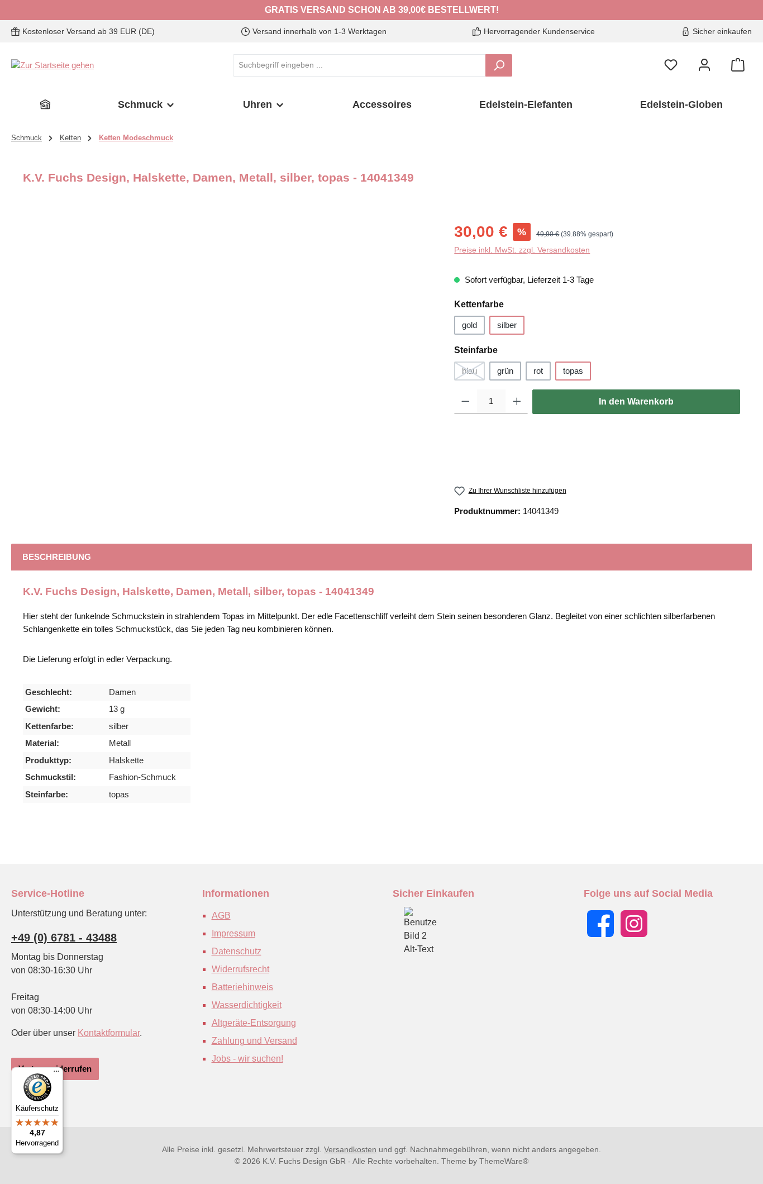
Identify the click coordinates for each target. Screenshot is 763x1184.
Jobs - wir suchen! (247, 1058)
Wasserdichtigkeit (247, 1005)
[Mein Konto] (704, 65)
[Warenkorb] (738, 65)
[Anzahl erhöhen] (517, 401)
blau (473, 373)
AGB (221, 915)
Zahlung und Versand (254, 1040)
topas (573, 370)
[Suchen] (498, 65)
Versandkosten (350, 1149)
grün (505, 370)
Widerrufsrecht (240, 969)
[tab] (56, 557)
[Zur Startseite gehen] (52, 65)
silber (507, 325)
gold (469, 325)
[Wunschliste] (671, 65)
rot (538, 370)
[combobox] (359, 65)
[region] (227, 340)
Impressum (233, 933)
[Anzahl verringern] (465, 401)
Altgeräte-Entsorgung (254, 1023)
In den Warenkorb (636, 401)
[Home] (45, 104)
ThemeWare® (503, 1161)
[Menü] (56, 1074)
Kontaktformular (109, 1033)
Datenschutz (236, 951)
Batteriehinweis (242, 987)
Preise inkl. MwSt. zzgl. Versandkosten (522, 249)
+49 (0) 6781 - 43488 (64, 937)
